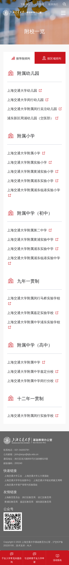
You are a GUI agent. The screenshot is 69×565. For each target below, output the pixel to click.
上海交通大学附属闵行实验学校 (30, 415)
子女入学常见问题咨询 (12, 559)
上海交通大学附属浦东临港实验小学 (33, 189)
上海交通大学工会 (13, 475)
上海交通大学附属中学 (24, 362)
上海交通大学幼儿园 (22, 90)
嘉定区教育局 (26, 501)
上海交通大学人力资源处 (36, 475)
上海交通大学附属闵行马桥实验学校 (33, 297)
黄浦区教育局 (11, 501)
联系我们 (53, 4)
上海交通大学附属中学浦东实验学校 (33, 321)
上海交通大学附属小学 (24, 152)
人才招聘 (39, 4)
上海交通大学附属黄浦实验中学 (30, 239)
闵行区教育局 (29, 497)
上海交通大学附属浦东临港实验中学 (33, 257)
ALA (29, 545)
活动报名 (57, 559)
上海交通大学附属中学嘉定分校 (30, 371)
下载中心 (25, 4)
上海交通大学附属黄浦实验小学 (30, 171)
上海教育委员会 (12, 497)
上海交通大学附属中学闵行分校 (30, 380)
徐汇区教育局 (44, 497)
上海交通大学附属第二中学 (27, 229)
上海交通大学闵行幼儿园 (26, 99)
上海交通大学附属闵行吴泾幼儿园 (32, 108)
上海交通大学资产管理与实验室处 (21, 484)
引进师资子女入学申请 (34, 559)
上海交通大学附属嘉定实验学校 (30, 312)
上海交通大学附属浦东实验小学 (30, 180)
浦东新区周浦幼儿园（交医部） (30, 117)
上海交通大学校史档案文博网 (47, 480)
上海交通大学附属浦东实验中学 (30, 248)
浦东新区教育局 (43, 501)
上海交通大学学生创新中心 (17, 480)
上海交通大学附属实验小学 (27, 162)
